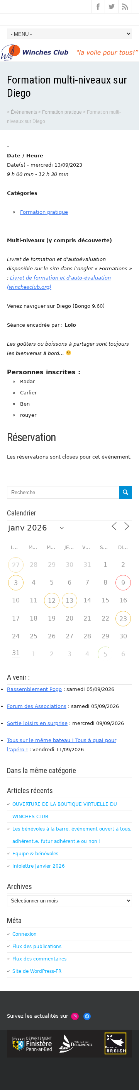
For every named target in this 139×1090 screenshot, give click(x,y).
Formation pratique (44, 212)
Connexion (24, 934)
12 (52, 600)
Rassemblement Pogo (34, 689)
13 (69, 600)
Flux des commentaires (39, 959)
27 (16, 565)
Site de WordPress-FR (36, 971)
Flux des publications (36, 946)
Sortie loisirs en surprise (37, 723)
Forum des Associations (36, 706)
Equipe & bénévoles (35, 853)
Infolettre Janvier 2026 (38, 866)
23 (123, 619)
